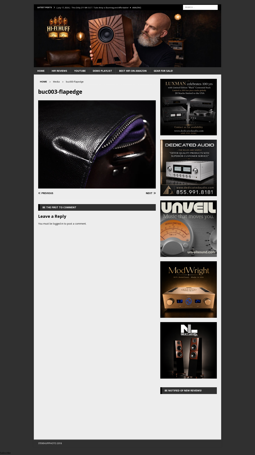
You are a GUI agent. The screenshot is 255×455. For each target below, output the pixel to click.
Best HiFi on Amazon (133, 70)
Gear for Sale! (163, 70)
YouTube (80, 70)
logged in (58, 223)
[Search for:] (200, 7)
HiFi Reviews (59, 70)
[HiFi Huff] (127, 65)
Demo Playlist (102, 70)
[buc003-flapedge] (97, 186)
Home (41, 70)
